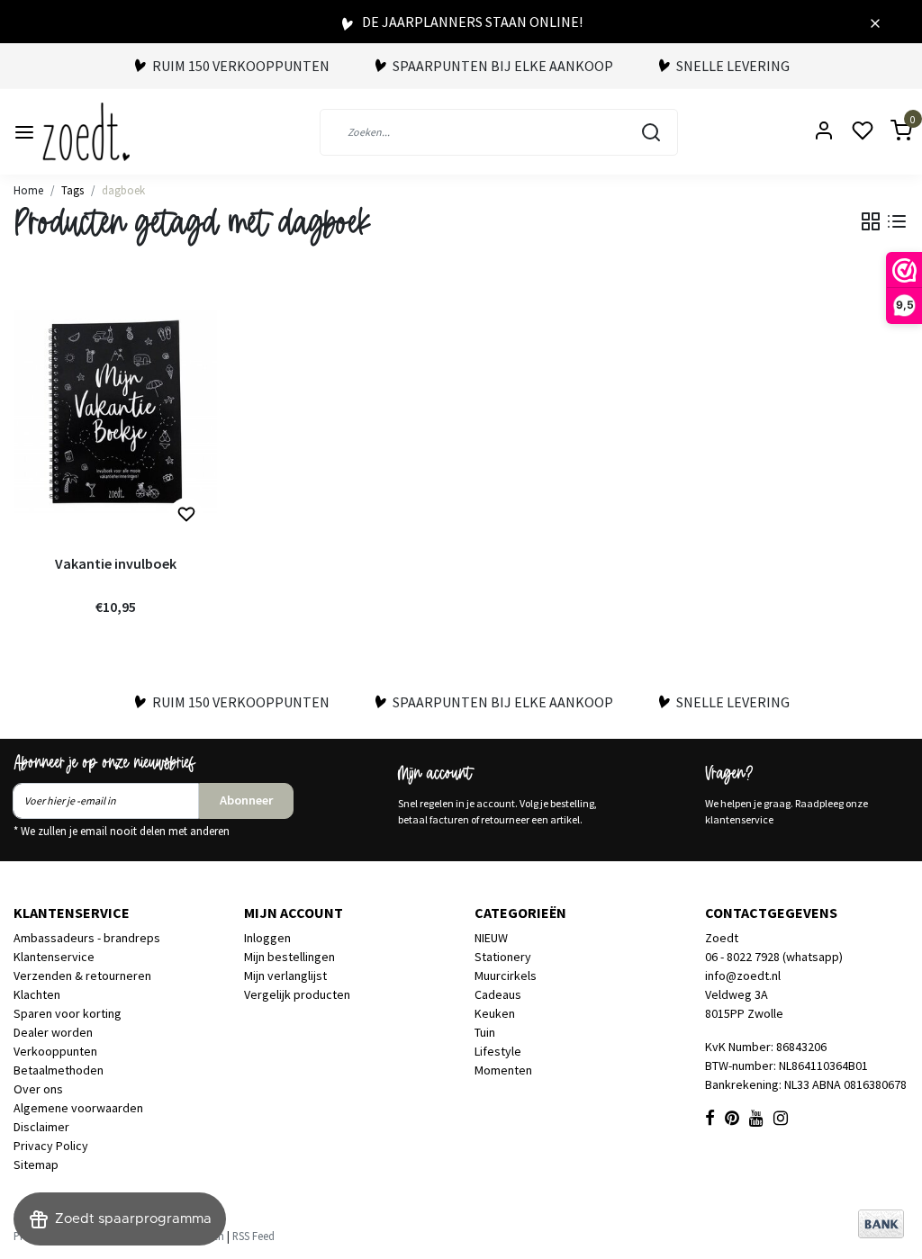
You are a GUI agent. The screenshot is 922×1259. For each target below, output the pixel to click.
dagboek (123, 190)
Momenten (503, 1070)
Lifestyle (498, 1051)
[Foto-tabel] (870, 221)
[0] (890, 132)
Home (28, 190)
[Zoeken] (651, 132)
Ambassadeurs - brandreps (87, 938)
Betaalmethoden (59, 1070)
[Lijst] (896, 221)
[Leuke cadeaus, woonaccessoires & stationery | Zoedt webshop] (86, 132)
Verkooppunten (55, 1051)
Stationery (503, 957)
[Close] (875, 21)
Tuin (485, 1032)
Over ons (38, 1089)
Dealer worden (53, 1032)
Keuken (495, 1013)
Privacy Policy (51, 1146)
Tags (72, 190)
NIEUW (491, 938)
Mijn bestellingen (289, 957)
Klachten (37, 994)
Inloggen (267, 938)
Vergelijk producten (297, 994)
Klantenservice (54, 957)
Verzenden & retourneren (82, 975)
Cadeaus (498, 994)
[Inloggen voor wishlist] (186, 515)
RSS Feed (253, 1235)
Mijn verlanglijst (285, 975)
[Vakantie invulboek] (115, 411)
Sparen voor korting (68, 1013)
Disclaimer (41, 1127)
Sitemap (36, 1164)
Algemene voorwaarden (78, 1108)
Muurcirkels (506, 975)
